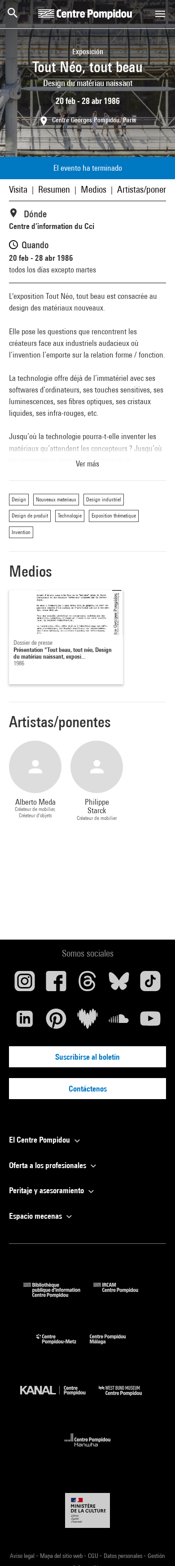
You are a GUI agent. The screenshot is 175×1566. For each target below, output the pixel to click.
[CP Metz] (63, 1346)
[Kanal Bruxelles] (59, 1398)
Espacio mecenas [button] (36, 1216)
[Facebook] (56, 984)
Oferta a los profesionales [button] (48, 1165)
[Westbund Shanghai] (127, 1398)
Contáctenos (88, 1088)
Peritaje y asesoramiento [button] (47, 1190)
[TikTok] (150, 984)
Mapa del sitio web (62, 1555)
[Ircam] (122, 1295)
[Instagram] (24, 984)
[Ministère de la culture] (87, 1510)
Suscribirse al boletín (87, 1056)
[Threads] (87, 984)
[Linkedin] (24, 1022)
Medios (93, 189)
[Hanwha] (88, 1449)
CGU (94, 1555)
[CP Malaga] (114, 1346)
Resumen (54, 189)
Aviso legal (23, 1555)
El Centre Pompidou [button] (40, 1139)
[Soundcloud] (119, 1022)
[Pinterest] (56, 1022)
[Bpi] (58, 1295)
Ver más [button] (87, 463)
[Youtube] (150, 1022)
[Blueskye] (119, 984)
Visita (18, 189)
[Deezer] (87, 1022)
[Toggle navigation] (160, 14)
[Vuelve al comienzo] (154, 1545)
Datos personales (124, 1555)
